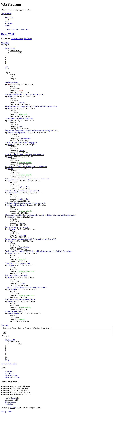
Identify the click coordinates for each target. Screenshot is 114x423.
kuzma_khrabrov (25, 139)
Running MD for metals (13, 311)
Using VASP (8, 34)
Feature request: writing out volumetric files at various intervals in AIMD (30, 239)
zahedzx (22, 319)
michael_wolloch (25, 307)
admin (10, 84)
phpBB (12, 408)
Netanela (11, 217)
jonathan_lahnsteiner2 (26, 271)
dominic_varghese (14, 313)
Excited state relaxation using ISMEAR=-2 (20, 299)
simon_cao (11, 108)
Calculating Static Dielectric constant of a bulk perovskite (25, 203)
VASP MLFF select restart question (17, 263)
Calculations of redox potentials (16, 275)
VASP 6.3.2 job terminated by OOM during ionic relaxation (26, 287)
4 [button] (5, 61)
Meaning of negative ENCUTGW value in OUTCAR (24, 94)
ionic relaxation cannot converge (16, 227)
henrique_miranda (25, 163)
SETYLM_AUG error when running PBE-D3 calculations (26, 167)
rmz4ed (10, 169)
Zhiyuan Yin (12, 253)
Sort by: (21, 328)
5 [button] (5, 63)
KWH (10, 121)
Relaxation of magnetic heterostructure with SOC (22, 191)
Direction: (37, 328)
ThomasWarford (24, 247)
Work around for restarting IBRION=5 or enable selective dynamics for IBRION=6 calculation (38, 251)
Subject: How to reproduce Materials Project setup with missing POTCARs (31, 131)
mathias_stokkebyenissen (16, 133)
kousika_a (11, 301)
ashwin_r (11, 96)
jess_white (11, 265)
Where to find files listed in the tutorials (19, 119)
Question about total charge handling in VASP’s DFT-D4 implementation (31, 106)
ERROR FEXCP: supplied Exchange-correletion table (24, 155)
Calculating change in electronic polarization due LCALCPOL (27, 179)
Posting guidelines (11, 82)
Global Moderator (17, 39)
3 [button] (5, 59)
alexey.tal (22, 259)
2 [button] (5, 57)
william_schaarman (14, 193)
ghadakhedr (12, 289)
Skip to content (6, 14)
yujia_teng (11, 229)
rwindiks (11, 277)
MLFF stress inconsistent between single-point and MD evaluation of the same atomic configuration (40, 215)
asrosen (10, 241)
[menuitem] (7, 21)
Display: (6, 328)
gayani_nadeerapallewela (16, 205)
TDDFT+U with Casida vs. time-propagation (21, 143)
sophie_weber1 (13, 181)
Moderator (28, 39)
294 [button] (6, 67)
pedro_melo (23, 114)
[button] (10, 48)
